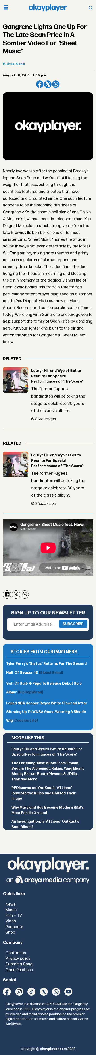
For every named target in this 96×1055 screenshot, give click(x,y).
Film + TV (14, 915)
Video (11, 921)
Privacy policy (18, 958)
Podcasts (14, 927)
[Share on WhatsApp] (56, 84)
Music (11, 910)
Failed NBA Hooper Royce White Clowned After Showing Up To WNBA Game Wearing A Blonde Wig (47, 712)
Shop (10, 932)
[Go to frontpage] (48, 8)
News (11, 904)
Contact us (16, 953)
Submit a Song (19, 964)
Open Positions (19, 970)
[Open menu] (5, 8)
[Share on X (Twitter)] (48, 84)
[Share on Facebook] (40, 84)
